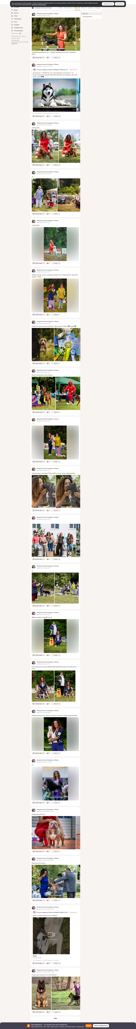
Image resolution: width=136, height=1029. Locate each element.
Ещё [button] (18, 38)
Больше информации (39, 5)
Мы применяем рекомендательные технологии (19, 42)
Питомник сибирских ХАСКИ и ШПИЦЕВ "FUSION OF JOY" (52, 69)
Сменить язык (15, 33)
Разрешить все (108, 4)
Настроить (119, 4)
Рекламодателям (15, 36)
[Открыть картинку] (54, 34)
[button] (38, 57)
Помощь (23, 36)
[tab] (61, 8)
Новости (13, 38)
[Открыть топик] (55, 53)
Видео (35, 956)
